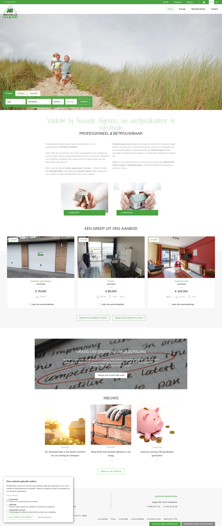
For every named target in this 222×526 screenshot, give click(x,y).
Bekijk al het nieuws (111, 471)
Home (170, 9)
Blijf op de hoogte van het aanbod (198, 524)
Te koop (182, 9)
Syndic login (204, 2)
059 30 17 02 (154, 506)
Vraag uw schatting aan (111, 375)
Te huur (21, 93)
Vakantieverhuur (198, 9)
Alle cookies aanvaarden (19, 517)
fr (217, 2)
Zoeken (84, 101)
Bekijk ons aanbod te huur (129, 318)
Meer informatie (12, 495)
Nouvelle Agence (10, 12)
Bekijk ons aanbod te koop (93, 318)
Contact (214, 9)
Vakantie (34, 93)
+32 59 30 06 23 (11, 2)
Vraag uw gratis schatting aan (165, 524)
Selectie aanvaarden (44, 517)
